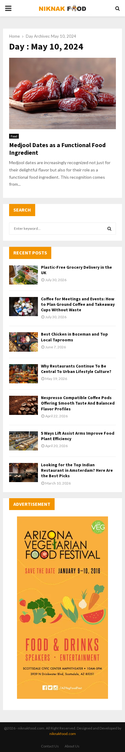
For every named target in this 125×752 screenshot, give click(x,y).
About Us (72, 746)
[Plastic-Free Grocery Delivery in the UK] (23, 275)
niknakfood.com (62, 733)
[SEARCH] (109, 228)
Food (14, 136)
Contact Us (50, 746)
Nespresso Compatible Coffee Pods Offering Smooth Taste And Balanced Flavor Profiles (78, 403)
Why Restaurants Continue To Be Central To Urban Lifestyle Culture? (76, 368)
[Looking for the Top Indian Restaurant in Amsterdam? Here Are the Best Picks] (23, 472)
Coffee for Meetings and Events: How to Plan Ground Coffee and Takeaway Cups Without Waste (78, 304)
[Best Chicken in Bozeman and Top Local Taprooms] (23, 341)
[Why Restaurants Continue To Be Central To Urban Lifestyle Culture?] (23, 373)
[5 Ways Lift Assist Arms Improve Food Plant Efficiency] (23, 440)
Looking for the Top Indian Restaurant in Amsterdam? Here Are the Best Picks (77, 470)
